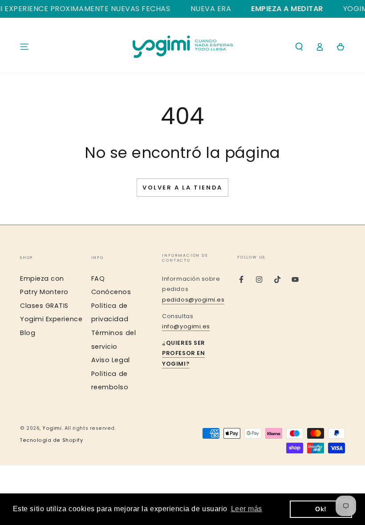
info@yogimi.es (186, 326)
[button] (298, 47)
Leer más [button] (246, 509)
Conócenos (111, 291)
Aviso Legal (110, 359)
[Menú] (24, 47)
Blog (27, 332)
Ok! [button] (321, 509)
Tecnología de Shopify (51, 440)
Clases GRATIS (44, 305)
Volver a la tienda (182, 187)
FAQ (98, 278)
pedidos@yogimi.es (193, 299)
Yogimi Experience (51, 319)
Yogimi (51, 428)
